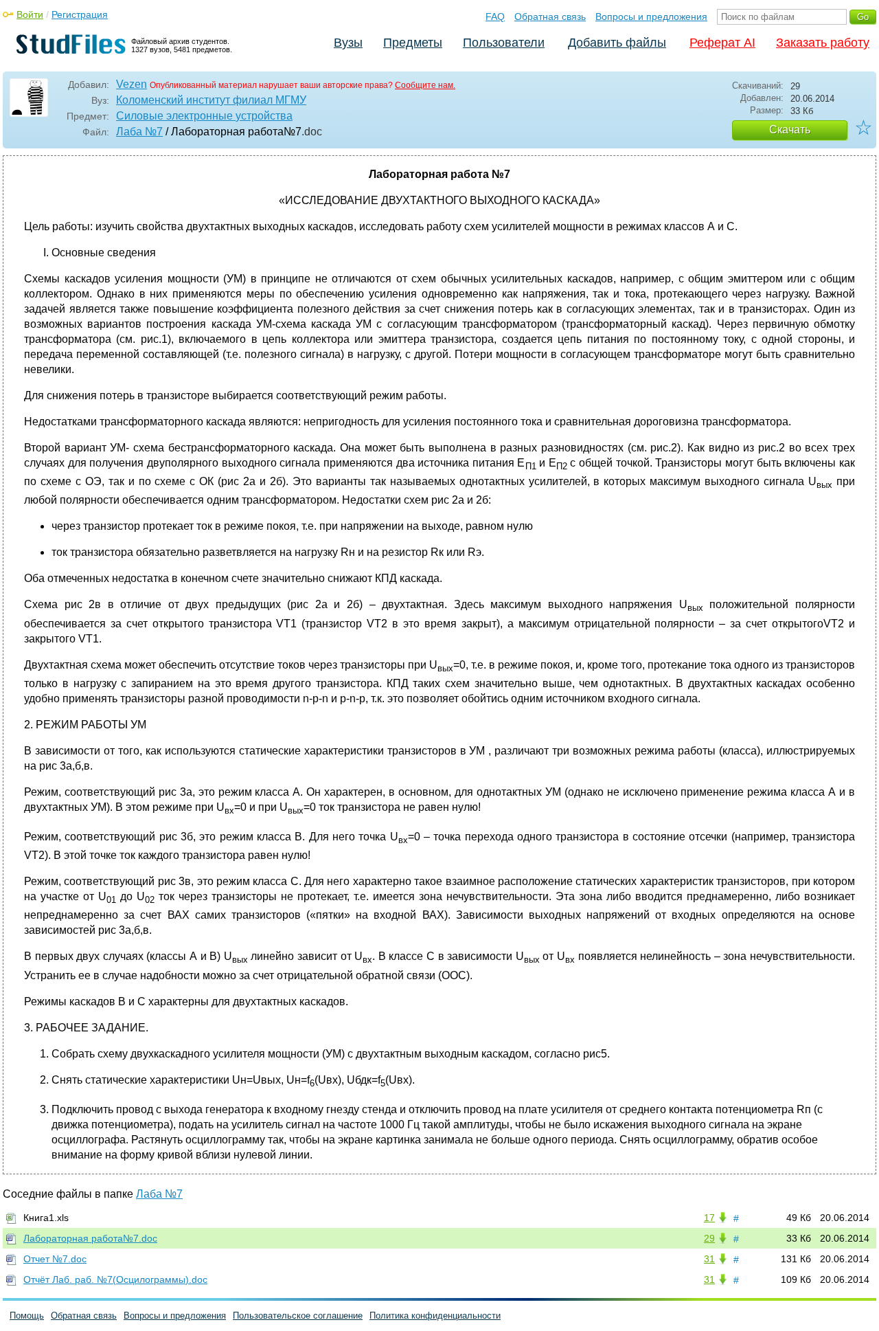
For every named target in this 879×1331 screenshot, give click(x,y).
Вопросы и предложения (651, 16)
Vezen (131, 84)
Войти (29, 14)
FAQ (495, 16)
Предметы (412, 42)
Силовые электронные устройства (204, 116)
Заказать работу (822, 42)
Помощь (27, 1315)
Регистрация (80, 14)
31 (709, 1258)
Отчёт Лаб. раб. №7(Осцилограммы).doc (115, 1279)
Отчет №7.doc (55, 1258)
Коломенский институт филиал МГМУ (211, 100)
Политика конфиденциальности (435, 1315)
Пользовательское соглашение (298, 1315)
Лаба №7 (139, 131)
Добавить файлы (617, 42)
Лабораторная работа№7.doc (90, 1238)
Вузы (348, 42)
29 (709, 1238)
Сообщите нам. (425, 85)
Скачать (789, 129)
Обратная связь (550, 16)
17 (709, 1217)
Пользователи (504, 42)
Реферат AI (722, 42)
